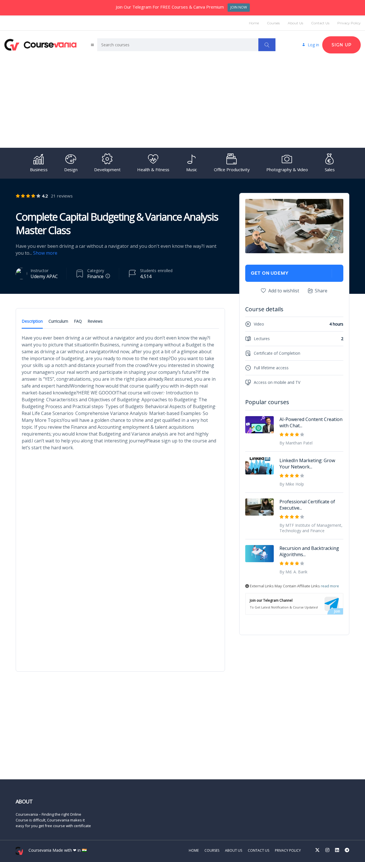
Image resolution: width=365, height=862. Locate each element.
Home (254, 23)
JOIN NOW (238, 7)
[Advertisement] (182, 101)
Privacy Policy (349, 23)
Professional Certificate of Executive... (307, 504)
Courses (273, 23)
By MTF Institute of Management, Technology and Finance (310, 527)
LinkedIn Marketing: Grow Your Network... (307, 463)
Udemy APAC (44, 276)
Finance (95, 276)
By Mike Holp (291, 484)
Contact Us (320, 23)
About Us (295, 23)
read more (330, 585)
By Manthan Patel (296, 443)
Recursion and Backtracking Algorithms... (309, 551)
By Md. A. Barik (293, 571)
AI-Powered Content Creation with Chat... (310, 422)
